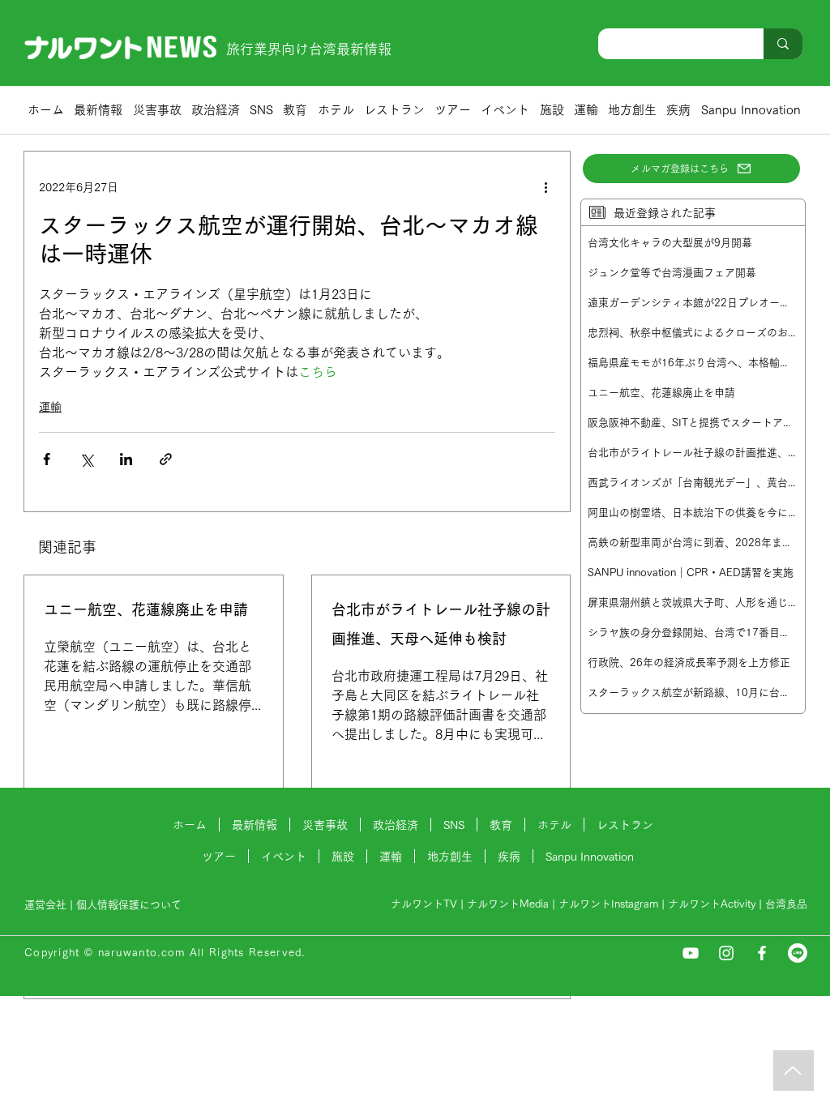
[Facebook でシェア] (46, 459)
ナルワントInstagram (608, 904)
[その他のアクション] (545, 187)
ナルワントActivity (711, 904)
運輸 (50, 406)
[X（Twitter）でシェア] (86, 459)
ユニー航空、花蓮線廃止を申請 (146, 609)
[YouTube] (690, 953)
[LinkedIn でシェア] (126, 459)
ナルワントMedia (508, 904)
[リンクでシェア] (165, 459)
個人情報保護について (130, 905)
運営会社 (45, 905)
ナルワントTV (424, 904)
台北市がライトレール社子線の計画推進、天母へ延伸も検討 (441, 624)
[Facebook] (762, 953)
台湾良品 (786, 904)
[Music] (793, 1070)
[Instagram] (726, 953)
